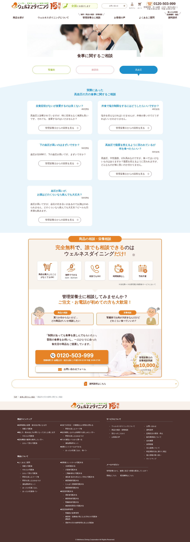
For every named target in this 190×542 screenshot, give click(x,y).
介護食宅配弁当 (71, 470)
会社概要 (149, 441)
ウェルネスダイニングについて (53, 17)
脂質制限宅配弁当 (72, 488)
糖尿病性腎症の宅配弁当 (74, 506)
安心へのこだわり (118, 433)
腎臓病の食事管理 (72, 513)
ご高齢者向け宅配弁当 (73, 473)
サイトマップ (151, 459)
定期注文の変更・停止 (154, 433)
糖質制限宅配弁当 (72, 480)
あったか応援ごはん (29, 488)
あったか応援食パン (29, 491)
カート (140, 8)
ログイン (132, 8)
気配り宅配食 (27, 429)
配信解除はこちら (127, 475)
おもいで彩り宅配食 (29, 443)
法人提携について (153, 448)
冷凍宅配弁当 (70, 466)
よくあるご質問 (147, 17)
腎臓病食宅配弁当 (72, 502)
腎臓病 (51, 70)
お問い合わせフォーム (75, 369)
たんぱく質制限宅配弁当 (74, 484)
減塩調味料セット (72, 443)
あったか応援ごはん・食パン (76, 450)
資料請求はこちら (97, 384)
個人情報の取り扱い (153, 455)
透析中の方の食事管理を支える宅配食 (79, 523)
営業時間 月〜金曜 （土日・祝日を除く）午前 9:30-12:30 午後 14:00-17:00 (161, 6)
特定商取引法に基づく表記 (156, 451)
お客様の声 (119, 17)
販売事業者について (153, 437)
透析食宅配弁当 (71, 495)
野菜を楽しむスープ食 (73, 429)
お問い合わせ (151, 426)
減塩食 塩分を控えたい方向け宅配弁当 (79, 477)
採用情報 (149, 444)
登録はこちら (112, 475)
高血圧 (138, 70)
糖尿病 (95, 70)
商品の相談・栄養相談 (120, 430)
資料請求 (149, 430)
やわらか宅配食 (28, 436)
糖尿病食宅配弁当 (72, 499)
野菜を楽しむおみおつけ (74, 436)
